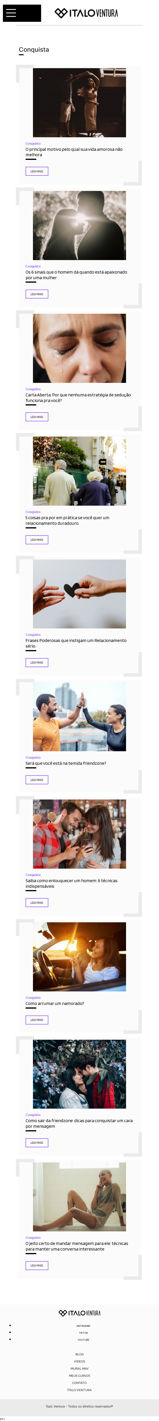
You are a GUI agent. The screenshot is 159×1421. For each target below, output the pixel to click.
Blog (79, 1354)
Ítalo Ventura (79, 1390)
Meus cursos (79, 1376)
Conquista (33, 143)
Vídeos (79, 1361)
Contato (79, 1383)
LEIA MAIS (37, 171)
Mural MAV (80, 1368)
